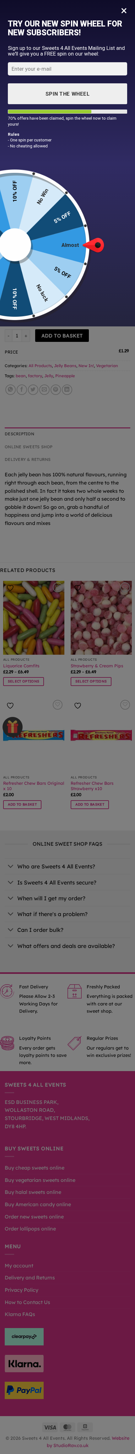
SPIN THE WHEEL (67, 94)
